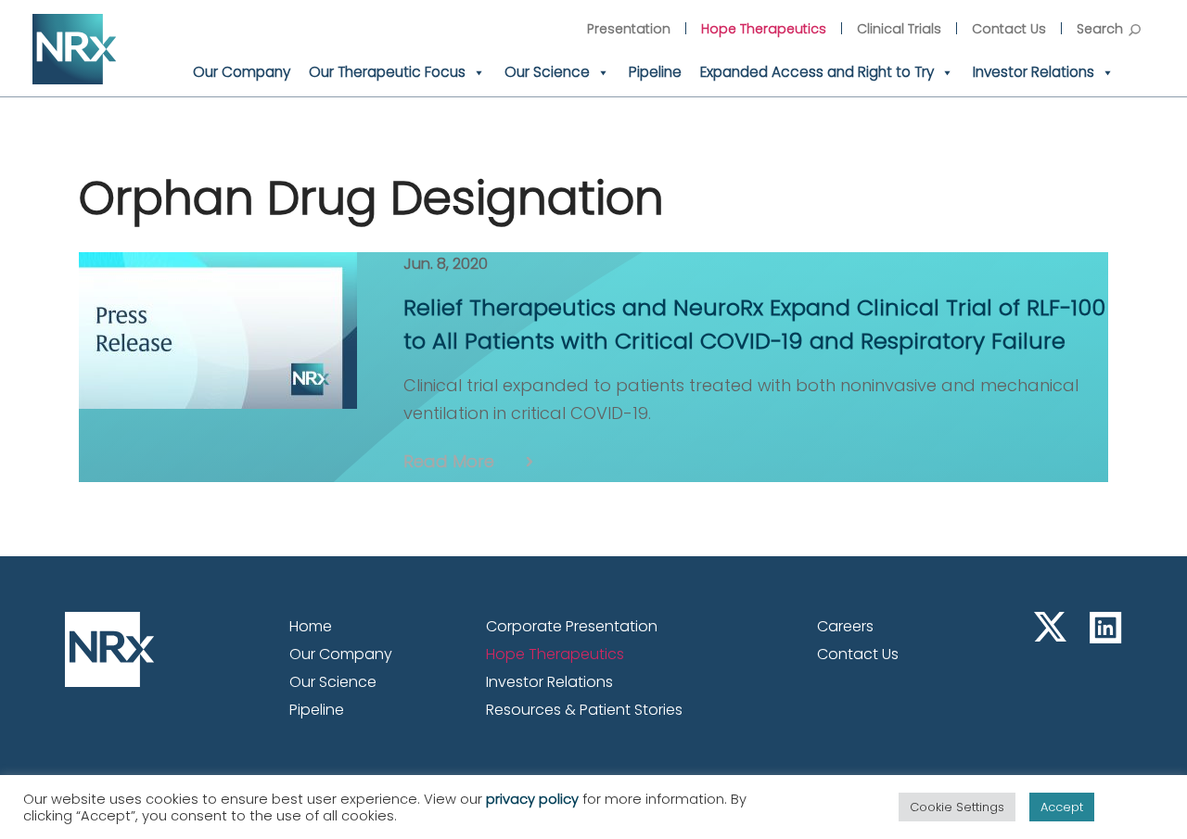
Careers (845, 626)
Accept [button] (1061, 807)
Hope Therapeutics (763, 28)
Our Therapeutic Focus (387, 72)
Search (1100, 28)
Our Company (241, 72)
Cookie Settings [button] (957, 807)
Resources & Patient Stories (584, 709)
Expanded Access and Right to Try (817, 72)
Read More (448, 461)
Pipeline (655, 72)
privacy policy (532, 799)
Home (310, 626)
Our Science (547, 72)
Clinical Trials (899, 28)
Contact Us (1009, 28)
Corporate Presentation (571, 626)
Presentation (628, 28)
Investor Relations (1033, 72)
